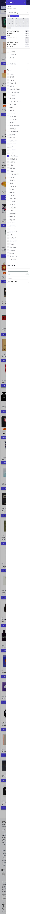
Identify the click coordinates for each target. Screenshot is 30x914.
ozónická (12, 113)
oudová (12, 195)
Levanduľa (13, 247)
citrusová (13, 98)
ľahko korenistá (15, 126)
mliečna (12, 162)
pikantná (12, 229)
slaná (11, 183)
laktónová (13, 238)
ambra (12, 153)
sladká (12, 77)
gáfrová (12, 235)
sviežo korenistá (15, 89)
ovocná (12, 74)
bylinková (13, 150)
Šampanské (13, 256)
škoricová (13, 104)
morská (12, 177)
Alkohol (12, 253)
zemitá (12, 122)
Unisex (12, 58)
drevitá (12, 80)
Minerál (12, 244)
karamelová (13, 119)
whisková (13, 226)
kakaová (12, 180)
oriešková (13, 208)
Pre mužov (13, 55)
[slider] (9, 271)
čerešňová (13, 214)
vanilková (13, 129)
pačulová (12, 171)
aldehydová (13, 159)
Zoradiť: (9, 279)
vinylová (12, 220)
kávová (12, 189)
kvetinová (13, 83)
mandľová (13, 186)
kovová (12, 223)
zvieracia (12, 192)
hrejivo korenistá (15, 101)
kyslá (11, 147)
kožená (12, 165)
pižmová (12, 95)
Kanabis (12, 250)
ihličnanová (13, 232)
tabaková (13, 168)
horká (11, 211)
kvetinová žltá (14, 174)
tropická (12, 135)
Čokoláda (13, 259)
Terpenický (13, 241)
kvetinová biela (14, 92)
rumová (12, 204)
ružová (12, 86)
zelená (12, 110)
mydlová (12, 217)
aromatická (13, 116)
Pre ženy (12, 51)
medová (12, 138)
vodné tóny (13, 141)
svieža (12, 107)
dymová (12, 201)
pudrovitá (13, 144)
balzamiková (14, 156)
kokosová (13, 198)
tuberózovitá (14, 132)
